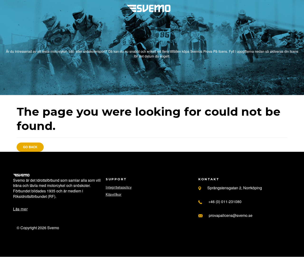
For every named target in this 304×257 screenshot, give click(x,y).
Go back (30, 147)
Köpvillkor (114, 194)
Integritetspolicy (119, 187)
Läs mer (20, 209)
